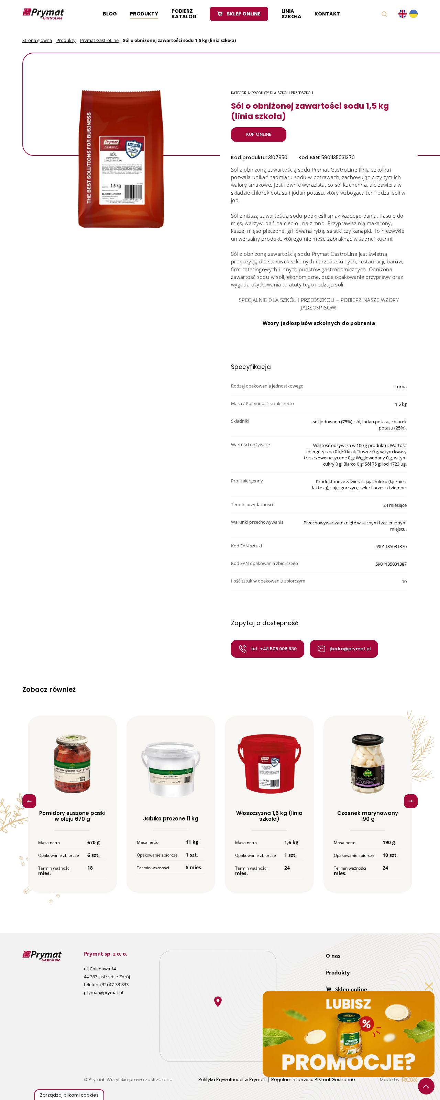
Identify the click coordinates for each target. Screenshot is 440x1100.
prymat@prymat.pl (103, 992)
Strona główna (37, 40)
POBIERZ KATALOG (184, 14)
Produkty (144, 13)
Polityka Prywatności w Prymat (231, 1079)
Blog (110, 13)
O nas (333, 955)
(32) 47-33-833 (114, 984)
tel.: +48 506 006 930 (274, 648)
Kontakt (327, 13)
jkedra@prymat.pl (350, 648)
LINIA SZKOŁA (291, 14)
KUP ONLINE (258, 134)
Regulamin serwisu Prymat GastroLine (313, 1079)
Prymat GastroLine (99, 40)
